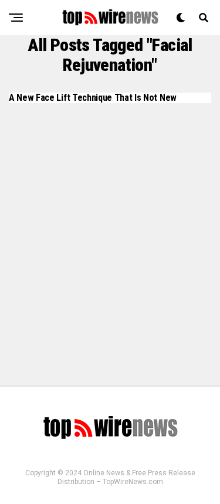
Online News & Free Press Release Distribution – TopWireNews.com (126, 477)
